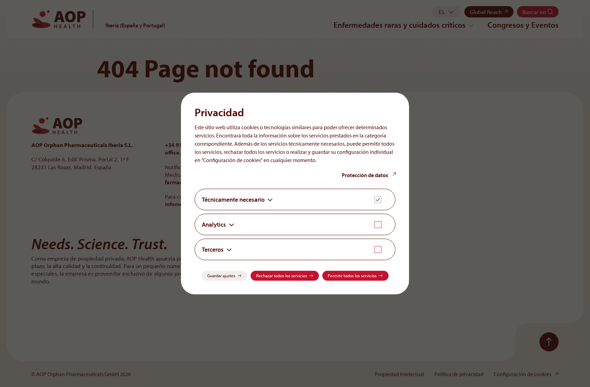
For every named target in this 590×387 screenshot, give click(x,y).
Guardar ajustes (221, 275)
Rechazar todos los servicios (281, 275)
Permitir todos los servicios (352, 275)
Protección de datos (365, 175)
